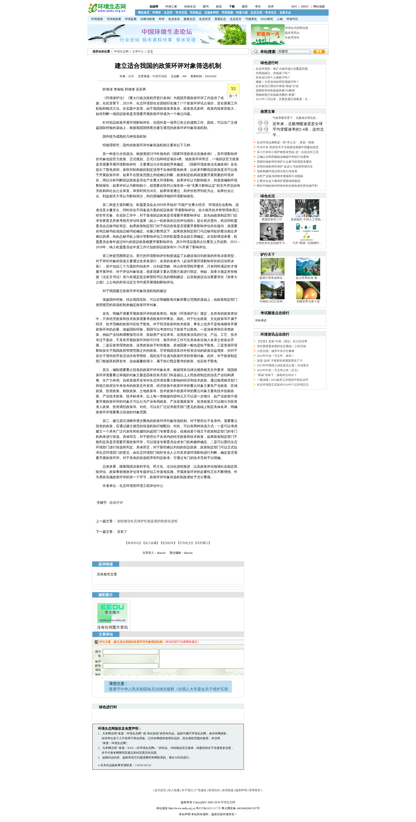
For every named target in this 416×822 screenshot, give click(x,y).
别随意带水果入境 (308, 301)
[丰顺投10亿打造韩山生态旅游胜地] (272, 298)
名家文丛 (285, 12)
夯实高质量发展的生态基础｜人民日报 (281, 346)
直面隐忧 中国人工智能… (307, 219)
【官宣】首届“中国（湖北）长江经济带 (282, 341)
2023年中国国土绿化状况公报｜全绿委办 (283, 365)
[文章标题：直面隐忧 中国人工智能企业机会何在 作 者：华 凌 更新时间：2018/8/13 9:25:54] (307, 216)
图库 (245, 6)
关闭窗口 (202, 543)
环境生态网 (121, 51)
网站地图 (319, 6)
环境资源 (97, 19)
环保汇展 (171, 6)
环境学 (156, 12)
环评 (161, 19)
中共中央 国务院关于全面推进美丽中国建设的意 (287, 147)
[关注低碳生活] (268, 43)
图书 (206, 6)
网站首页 (144, 12)
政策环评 (116, 502)
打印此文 (185, 543)
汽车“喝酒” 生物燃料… (307, 243)
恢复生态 (189, 19)
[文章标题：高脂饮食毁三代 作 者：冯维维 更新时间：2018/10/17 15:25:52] (272, 216)
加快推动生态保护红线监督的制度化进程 (147, 521)
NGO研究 (267, 19)
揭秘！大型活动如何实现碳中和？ (277, 81)
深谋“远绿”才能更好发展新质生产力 (280, 360)
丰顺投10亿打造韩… (273, 301)
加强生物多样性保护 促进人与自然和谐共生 (285, 166)
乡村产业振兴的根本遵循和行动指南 (280, 176)
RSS (294, 6)
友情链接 (228, 790)
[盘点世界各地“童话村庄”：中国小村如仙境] (308, 274)
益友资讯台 (292, 32)
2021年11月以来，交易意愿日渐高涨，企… (283, 99)
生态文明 (256, 12)
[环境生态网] (106, 12)
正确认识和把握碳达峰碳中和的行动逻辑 (283, 157)
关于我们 (187, 790)
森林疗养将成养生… (273, 278)
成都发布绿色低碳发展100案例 (275, 90)
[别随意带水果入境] (308, 298)
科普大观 (242, 12)
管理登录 (254, 790)
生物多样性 (211, 12)
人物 (280, 19)
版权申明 (241, 790)
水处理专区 (292, 37)
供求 (271, 6)
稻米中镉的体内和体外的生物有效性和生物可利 (287, 185)
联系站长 (214, 790)
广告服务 (201, 790)
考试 (258, 6)
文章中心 (138, 51)
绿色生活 (190, 6)
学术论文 (271, 12)
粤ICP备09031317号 (208, 808)
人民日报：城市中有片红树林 (275, 351)
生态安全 (235, 19)
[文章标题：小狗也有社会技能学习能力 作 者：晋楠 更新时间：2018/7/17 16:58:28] (272, 240)
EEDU (305, 6)
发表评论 (133, 543)
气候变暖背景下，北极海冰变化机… (296, 118)
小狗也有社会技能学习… (272, 243)
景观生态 (220, 19)
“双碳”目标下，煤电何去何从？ (277, 375)
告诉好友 (168, 543)
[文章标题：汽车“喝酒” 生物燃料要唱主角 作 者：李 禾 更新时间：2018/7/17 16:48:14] (307, 240)
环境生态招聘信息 (296, 28)
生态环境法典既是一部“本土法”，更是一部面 (285, 142)
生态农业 (174, 19)
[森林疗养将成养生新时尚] (272, 274)
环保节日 (292, 19)
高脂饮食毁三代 (272, 219)
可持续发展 (114, 19)
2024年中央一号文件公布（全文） (278, 370)
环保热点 (196, 12)
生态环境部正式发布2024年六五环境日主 (283, 384)
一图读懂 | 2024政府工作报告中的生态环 (282, 380)
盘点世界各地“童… (308, 278)
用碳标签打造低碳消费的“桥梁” (276, 94)
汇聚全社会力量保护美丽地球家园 (278, 181)
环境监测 (130, 19)
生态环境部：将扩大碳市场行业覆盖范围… (283, 68)
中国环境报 (159, 76)
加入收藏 (150, 543)
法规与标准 (147, 19)
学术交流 (181, 12)
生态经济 (205, 19)
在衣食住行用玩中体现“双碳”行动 (277, 86)
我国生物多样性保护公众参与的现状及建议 (284, 161)
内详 (131, 76)
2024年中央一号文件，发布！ (275, 355)
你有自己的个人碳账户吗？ (273, 77)
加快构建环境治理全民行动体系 (277, 171)
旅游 (219, 6)
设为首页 (160, 790)
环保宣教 (227, 12)
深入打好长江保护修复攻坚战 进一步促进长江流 (287, 152)
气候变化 (251, 19)
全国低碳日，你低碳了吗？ (273, 73)
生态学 (168, 12)
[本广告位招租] (166, 43)
